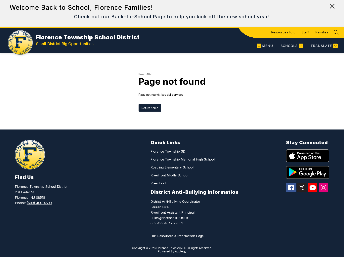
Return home (150, 108)
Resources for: (283, 32)
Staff (305, 32)
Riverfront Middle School (169, 175)
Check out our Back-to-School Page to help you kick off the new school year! (172, 16)
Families (321, 32)
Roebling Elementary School (172, 167)
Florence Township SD (167, 151)
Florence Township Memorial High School (182, 159)
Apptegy (180, 251)
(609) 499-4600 (39, 203)
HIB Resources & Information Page (177, 236)
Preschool (158, 183)
